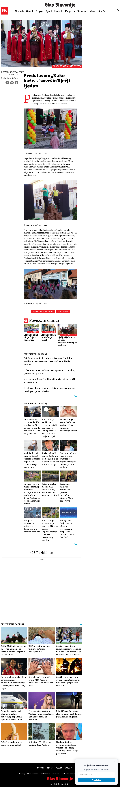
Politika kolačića (45, 774)
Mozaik (58, 11)
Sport (49, 11)
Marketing (22, 774)
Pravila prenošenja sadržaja (70, 774)
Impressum (56, 774)
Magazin (70, 11)
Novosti (19, 11)
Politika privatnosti (33, 774)
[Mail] (12, 82)
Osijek (30, 11)
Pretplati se (96, 780)
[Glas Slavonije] (4, 13)
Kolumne (82, 11)
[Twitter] (7, 82)
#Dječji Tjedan (63, 312)
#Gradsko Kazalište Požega (42, 312)
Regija (39, 11)
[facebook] (16, 82)
